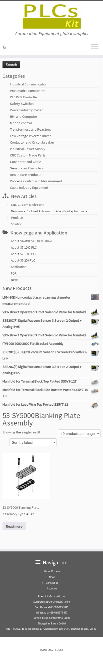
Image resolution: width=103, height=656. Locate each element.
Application (18, 267)
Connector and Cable (25, 161)
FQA (13, 273)
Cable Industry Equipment (29, 187)
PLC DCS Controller (24, 97)
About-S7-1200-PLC (24, 247)
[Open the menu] (94, 46)
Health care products (26, 174)
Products (17, 218)
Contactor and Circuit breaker (32, 142)
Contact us (52, 582)
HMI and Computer (23, 116)
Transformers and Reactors (30, 129)
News (14, 280)
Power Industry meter (26, 110)
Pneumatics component (28, 90)
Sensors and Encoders (27, 168)
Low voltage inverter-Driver (30, 136)
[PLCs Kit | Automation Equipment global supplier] (51, 16)
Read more (14, 526)
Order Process (52, 571)
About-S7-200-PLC (23, 260)
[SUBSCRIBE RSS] (5, 48)
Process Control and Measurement (36, 181)
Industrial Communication (29, 84)
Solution (16, 224)
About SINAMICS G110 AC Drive (31, 241)
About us (52, 588)
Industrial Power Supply (27, 149)
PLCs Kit (58, 650)
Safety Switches (22, 103)
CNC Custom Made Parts (28, 155)
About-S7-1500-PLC (24, 254)
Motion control (21, 123)
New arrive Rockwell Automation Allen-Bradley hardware (49, 211)
